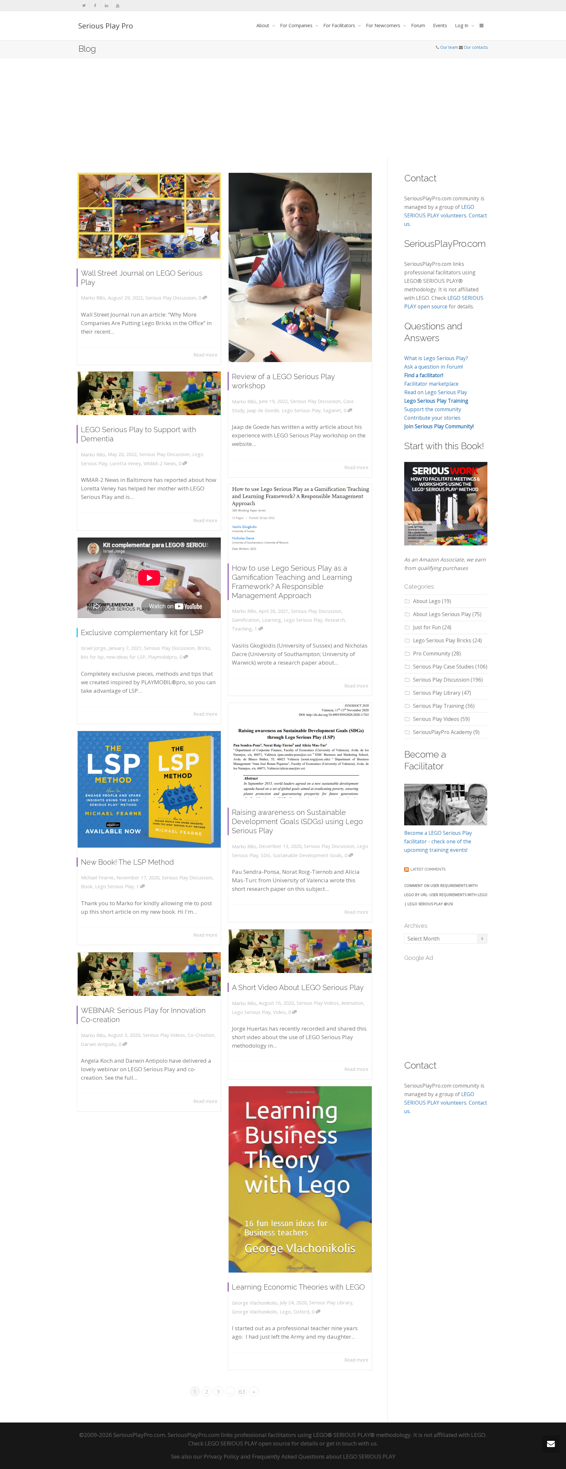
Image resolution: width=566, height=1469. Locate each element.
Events (440, 25)
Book (86, 886)
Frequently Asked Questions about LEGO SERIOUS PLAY (323, 1456)
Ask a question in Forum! (433, 366)
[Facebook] (95, 5)
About (263, 25)
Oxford (301, 1312)
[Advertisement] (283, 107)
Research (335, 620)
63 (242, 1391)
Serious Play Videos (317, 1003)
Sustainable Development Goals (307, 855)
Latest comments (427, 869)
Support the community (432, 409)
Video (279, 1012)
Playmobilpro (162, 657)
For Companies (297, 25)
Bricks (203, 648)
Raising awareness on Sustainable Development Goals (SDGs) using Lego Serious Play (297, 821)
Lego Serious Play (301, 410)
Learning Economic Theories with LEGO (298, 1287)
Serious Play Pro (105, 25)
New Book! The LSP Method (127, 862)
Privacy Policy (221, 1456)
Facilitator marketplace (431, 383)
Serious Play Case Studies (443, 666)
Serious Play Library (330, 1302)
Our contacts (476, 47)
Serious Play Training (438, 705)
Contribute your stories (432, 417)
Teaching (242, 629)
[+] (149, 216)
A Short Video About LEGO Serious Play (298, 987)
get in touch (341, 1443)
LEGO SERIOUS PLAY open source (247, 1443)
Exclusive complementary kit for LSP (142, 632)
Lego (285, 1312)
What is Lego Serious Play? (436, 358)
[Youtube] (117, 5)
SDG (265, 855)
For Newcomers (384, 25)
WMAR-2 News (159, 463)
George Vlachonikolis (254, 1312)
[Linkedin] (106, 5)
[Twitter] (84, 5)
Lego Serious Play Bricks (442, 640)
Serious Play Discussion (170, 298)
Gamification (245, 620)
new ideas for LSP (125, 657)
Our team (449, 47)
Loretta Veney (125, 463)
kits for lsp (92, 657)
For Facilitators (339, 25)
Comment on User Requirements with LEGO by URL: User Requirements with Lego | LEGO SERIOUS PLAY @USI (445, 894)
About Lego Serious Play (442, 614)
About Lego (427, 601)
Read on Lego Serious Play (435, 392)
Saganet (332, 410)
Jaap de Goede (263, 410)
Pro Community (431, 653)
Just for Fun (427, 627)
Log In (462, 25)
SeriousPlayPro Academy (442, 732)
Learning (271, 620)
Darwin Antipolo (98, 1044)
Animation (352, 1003)
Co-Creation (201, 1035)
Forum (418, 25)
